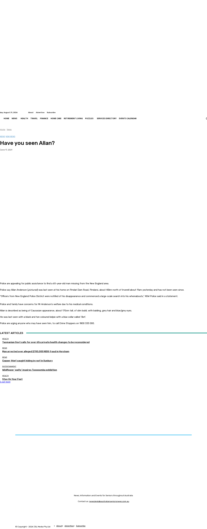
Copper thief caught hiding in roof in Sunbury (27, 360)
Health (5, 339)
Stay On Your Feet (12, 379)
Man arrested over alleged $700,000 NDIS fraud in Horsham (35, 351)
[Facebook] (201, 112)
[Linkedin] (205, 112)
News (9, 129)
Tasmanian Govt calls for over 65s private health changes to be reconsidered (46, 342)
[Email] (38, 159)
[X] (16, 159)
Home (2, 129)
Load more (5, 382)
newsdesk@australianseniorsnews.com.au (109, 501)
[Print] (49, 159)
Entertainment (9, 366)
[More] (60, 159)
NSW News (10, 136)
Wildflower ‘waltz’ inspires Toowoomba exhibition (29, 370)
